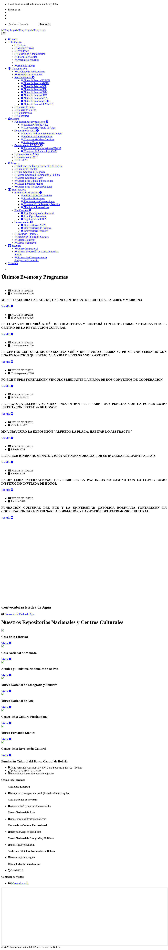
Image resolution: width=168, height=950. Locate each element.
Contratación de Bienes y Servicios (41, 204)
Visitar (5, 643)
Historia (21, 45)
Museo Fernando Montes (30, 183)
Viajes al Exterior (26, 239)
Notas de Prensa (23, 77)
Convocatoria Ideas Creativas (38, 139)
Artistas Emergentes (33, 142)
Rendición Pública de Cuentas (33, 236)
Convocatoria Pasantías (35, 231)
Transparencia (18, 189)
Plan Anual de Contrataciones (39, 201)
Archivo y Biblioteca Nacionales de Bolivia (39, 166)
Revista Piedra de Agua (35, 124)
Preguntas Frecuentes (28, 59)
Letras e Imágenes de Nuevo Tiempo (42, 133)
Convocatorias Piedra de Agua (39, 127)
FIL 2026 (22, 160)
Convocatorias (22, 222)
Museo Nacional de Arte (30, 177)
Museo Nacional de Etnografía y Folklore (38, 174)
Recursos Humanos (27, 233)
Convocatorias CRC (25, 130)
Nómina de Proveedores (36, 207)
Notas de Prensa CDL (35, 89)
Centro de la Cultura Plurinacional (35, 180)
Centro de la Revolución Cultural (34, 186)
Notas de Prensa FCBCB (36, 80)
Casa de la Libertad (27, 169)
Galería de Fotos (25, 107)
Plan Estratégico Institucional (38, 213)
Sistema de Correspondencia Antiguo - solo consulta (30, 259)
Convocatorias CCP (27, 157)
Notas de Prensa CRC (35, 95)
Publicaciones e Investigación (30, 121)
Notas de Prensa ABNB (36, 83)
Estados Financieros (34, 198)
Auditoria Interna (26, 65)
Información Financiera (26, 192)
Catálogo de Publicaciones (31, 71)
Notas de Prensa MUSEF (36, 101)
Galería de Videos (26, 110)
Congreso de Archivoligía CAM (40, 151)
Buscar (44, 24)
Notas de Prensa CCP (34, 86)
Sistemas (16, 245)
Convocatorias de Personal (37, 228)
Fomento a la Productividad (37, 136)
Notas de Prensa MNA (35, 98)
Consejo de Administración (31, 53)
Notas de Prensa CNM (35, 92)
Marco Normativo (26, 242)
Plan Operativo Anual (34, 216)
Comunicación (19, 68)
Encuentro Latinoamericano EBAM (42, 148)
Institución (16, 42)
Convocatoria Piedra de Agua (20, 614)
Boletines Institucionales (29, 74)
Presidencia (23, 51)
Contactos (13, 263)
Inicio (14, 39)
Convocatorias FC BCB (27, 145)
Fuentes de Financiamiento (37, 195)
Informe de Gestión (27, 56)
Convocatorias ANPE (34, 225)
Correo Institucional (27, 248)
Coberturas (23, 115)
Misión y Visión (25, 48)
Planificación (21, 210)
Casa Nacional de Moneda (31, 171)
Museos (14, 163)
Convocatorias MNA (28, 154)
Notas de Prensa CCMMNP (38, 104)
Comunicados (24, 112)
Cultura (14, 118)
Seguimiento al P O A (34, 219)
